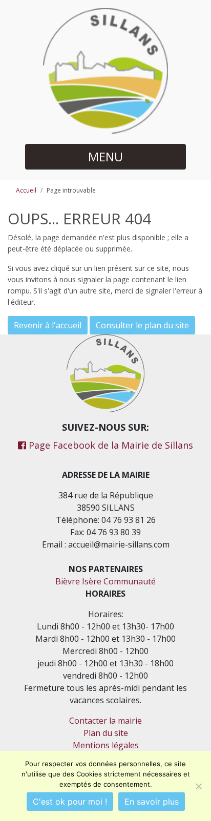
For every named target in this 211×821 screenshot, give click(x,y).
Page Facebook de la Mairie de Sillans (109, 445)
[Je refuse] (198, 786)
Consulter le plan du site (142, 325)
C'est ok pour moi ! (70, 801)
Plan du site (105, 733)
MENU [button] (105, 156)
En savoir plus (151, 801)
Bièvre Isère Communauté (105, 581)
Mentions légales (106, 745)
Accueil (26, 190)
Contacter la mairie (105, 720)
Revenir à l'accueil (47, 325)
